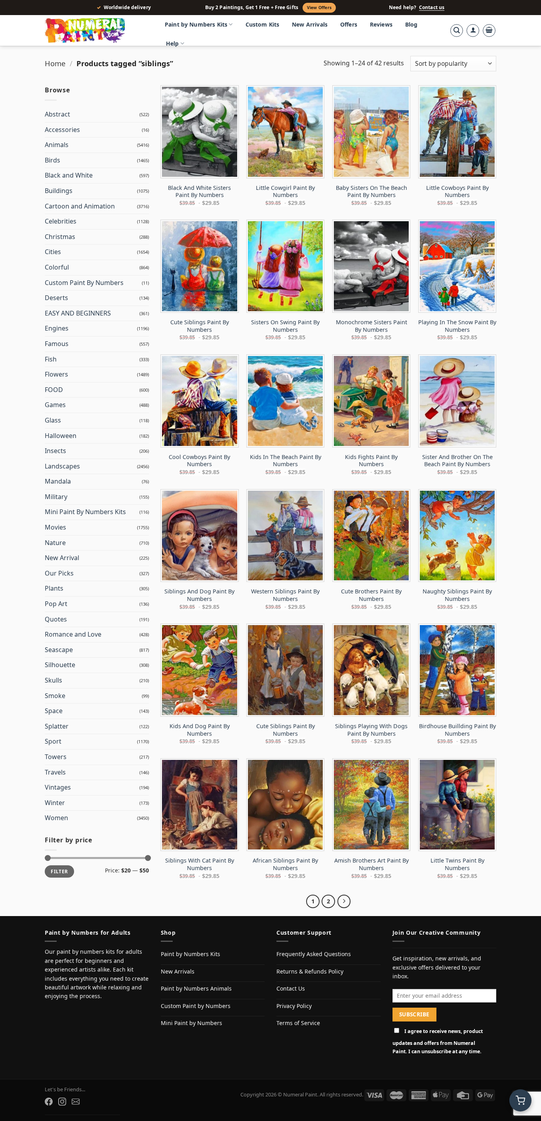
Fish (51, 359)
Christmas (60, 236)
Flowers (56, 374)
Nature (55, 542)
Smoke (55, 695)
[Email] (76, 1102)
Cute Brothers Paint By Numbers (371, 595)
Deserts (56, 297)
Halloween (60, 435)
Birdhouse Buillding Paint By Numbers (457, 730)
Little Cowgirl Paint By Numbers (285, 191)
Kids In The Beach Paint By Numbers (285, 460)
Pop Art (56, 603)
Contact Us (290, 988)
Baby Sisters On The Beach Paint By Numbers (371, 191)
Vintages (58, 787)
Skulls (53, 680)
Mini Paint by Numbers (191, 1023)
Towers (56, 756)
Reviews (381, 24)
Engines (57, 328)
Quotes (56, 619)
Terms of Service (298, 1023)
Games (55, 404)
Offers (348, 24)
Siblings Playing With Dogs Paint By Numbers (371, 730)
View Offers (319, 7)
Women (56, 817)
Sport (53, 741)
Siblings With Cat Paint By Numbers (199, 864)
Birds (52, 160)
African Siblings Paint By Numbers (285, 864)
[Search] (456, 30)
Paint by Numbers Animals (196, 988)
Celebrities (60, 221)
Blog (411, 24)
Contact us (431, 7)
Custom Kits (263, 24)
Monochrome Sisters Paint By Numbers (371, 326)
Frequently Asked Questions (313, 954)
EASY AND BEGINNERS (78, 313)
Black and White (69, 175)
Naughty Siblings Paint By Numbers (457, 595)
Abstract (57, 114)
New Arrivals (310, 24)
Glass (53, 420)
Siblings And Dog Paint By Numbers (199, 595)
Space (54, 710)
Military (56, 496)
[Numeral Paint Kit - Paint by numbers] (96, 30)
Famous (57, 343)
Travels (55, 772)
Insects (55, 450)
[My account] (473, 30)
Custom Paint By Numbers (84, 282)
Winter (55, 802)
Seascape (59, 649)
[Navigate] (344, 901)
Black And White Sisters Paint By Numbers (199, 191)
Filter (59, 871)
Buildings (58, 190)
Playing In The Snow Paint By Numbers (457, 326)
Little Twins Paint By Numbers (457, 864)
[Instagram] (62, 1102)
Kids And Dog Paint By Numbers (200, 730)
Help (172, 43)
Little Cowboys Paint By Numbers (457, 191)
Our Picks (59, 573)
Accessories (62, 129)
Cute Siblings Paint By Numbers (199, 326)
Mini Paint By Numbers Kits (85, 511)
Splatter (57, 726)
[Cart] (489, 30)
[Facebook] (49, 1102)
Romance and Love (73, 634)
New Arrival (62, 557)
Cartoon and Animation (80, 206)
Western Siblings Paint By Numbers (285, 595)
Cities (53, 251)
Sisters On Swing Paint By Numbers (285, 326)
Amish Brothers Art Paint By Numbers (371, 864)
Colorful (57, 267)
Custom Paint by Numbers (195, 1006)
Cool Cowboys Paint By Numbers (199, 460)
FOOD (54, 389)
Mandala (58, 481)
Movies (55, 527)
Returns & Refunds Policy (309, 971)
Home (55, 63)
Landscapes (62, 466)
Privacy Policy (294, 1006)
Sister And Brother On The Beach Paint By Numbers (457, 460)
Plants (54, 588)
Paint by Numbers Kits (196, 24)
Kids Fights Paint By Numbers (371, 460)
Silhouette (60, 664)
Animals (57, 144)
